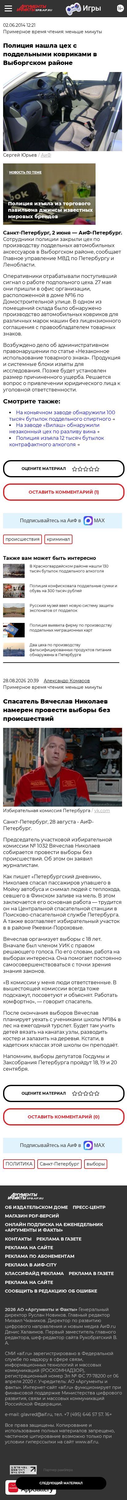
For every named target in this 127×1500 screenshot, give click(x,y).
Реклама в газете (58, 1239)
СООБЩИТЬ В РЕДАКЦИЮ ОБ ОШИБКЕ (51, 1291)
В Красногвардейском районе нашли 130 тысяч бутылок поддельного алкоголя (69, 568)
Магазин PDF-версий (32, 1216)
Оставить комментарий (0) (64, 1117)
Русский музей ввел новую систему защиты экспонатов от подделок (71, 608)
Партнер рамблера (58, 1470)
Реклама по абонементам (39, 1256)
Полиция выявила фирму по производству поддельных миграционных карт (71, 627)
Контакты (18, 1239)
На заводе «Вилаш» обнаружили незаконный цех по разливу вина (54, 428)
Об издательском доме (36, 1207)
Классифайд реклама (34, 1273)
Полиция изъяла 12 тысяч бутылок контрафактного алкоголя (56, 441)
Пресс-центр (89, 1207)
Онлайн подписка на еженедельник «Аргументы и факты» (54, 1227)
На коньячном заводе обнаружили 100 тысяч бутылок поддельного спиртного (62, 416)
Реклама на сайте (29, 1247)
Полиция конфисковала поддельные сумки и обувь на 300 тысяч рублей (73, 588)
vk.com (102, 810)
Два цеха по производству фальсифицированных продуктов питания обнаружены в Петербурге (70, 650)
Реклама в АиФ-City (30, 1265)
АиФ (46, 155)
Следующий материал (61, 1483)
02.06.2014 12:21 (19, 25)
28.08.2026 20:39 (21, 681)
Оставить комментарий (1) (64, 492)
